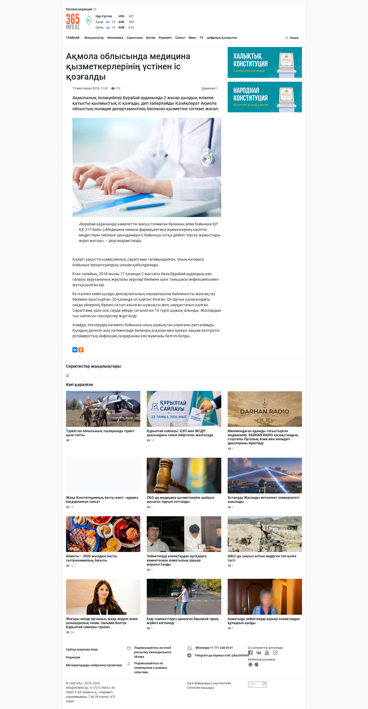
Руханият (165, 37)
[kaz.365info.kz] (76, 21)
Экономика (115, 37)
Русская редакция (79, 9)
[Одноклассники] (80, 349)
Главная (72, 37)
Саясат (180, 37)
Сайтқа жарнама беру (82, 649)
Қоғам (150, 37)
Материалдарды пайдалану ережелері (93, 665)
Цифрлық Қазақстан (222, 37)
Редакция (73, 657)
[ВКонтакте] (75, 349)
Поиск (294, 38)
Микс (192, 37)
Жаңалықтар (94, 37)
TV (201, 37)
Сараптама (135, 37)
